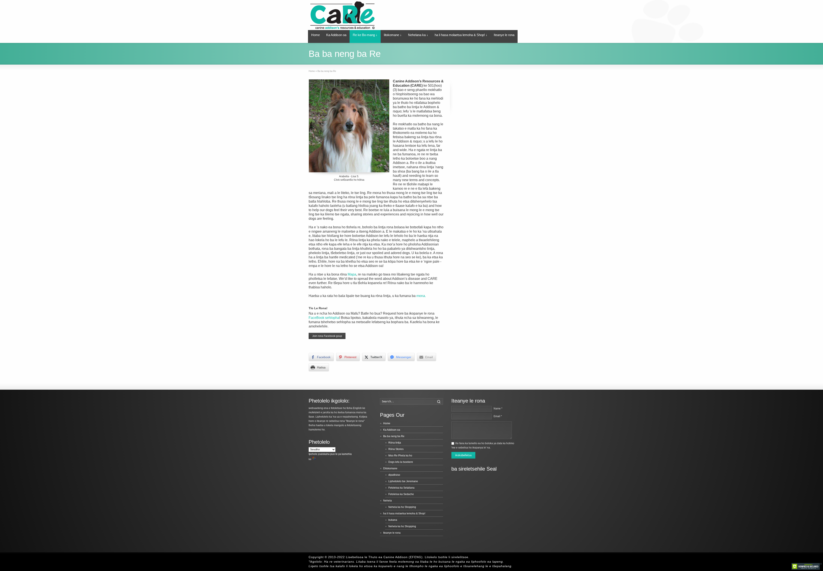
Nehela (387, 500)
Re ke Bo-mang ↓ (365, 35)
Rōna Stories (396, 449)
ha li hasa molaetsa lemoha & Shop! (404, 513)
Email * (498, 416)
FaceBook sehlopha (324, 318)
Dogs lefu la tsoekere (400, 461)
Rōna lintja (394, 442)
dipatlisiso (394, 474)
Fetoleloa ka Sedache (401, 494)
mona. (421, 296)
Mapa (352, 274)
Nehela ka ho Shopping (402, 507)
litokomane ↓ (393, 35)
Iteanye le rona (504, 35)
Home (315, 35)
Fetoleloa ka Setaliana (401, 487)
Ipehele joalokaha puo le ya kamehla (330, 454)
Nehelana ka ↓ (418, 35)
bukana (392, 519)
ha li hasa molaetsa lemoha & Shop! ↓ (461, 35)
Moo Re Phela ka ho (400, 455)
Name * (498, 408)
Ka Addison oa (336, 35)
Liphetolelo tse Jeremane (403, 481)
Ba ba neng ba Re (393, 436)
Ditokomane (390, 468)
